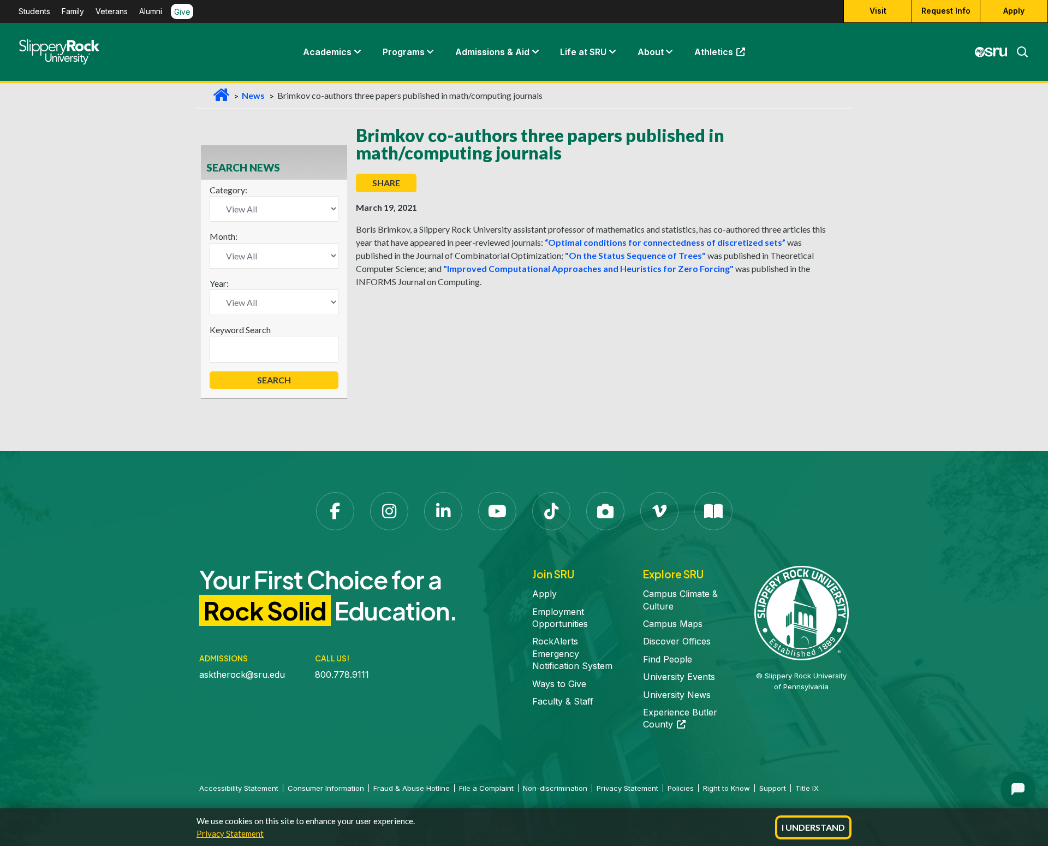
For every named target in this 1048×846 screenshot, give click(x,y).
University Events (679, 676)
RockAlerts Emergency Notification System (572, 653)
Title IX (807, 788)
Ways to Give (559, 683)
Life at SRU (583, 51)
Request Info (945, 11)
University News (677, 694)
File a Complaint (486, 788)
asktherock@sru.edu (242, 674)
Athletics (725, 54)
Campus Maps (672, 623)
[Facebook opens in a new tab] (335, 511)
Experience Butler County (680, 718)
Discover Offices (677, 641)
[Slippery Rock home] (59, 52)
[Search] (1018, 51)
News (253, 95)
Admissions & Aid (492, 51)
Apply (1014, 11)
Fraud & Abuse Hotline (411, 788)
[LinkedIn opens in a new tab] (443, 511)
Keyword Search (240, 329)
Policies (681, 788)
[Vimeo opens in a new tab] (659, 511)
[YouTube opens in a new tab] (497, 511)
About (651, 51)
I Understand (813, 827)
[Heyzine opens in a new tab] (713, 511)
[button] (357, 52)
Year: (219, 283)
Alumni (150, 11)
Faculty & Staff (562, 701)
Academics (327, 51)
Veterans (112, 11)
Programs (404, 51)
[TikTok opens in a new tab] (551, 511)
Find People (667, 659)
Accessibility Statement (238, 788)
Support (772, 788)
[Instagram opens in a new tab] (389, 511)
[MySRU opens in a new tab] (991, 52)
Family (73, 11)
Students (34, 11)
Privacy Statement (230, 833)
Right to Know (726, 788)
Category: (228, 190)
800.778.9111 (342, 674)
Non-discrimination (555, 788)
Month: (223, 236)
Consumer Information (326, 788)
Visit (878, 11)
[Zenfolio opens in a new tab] (605, 511)
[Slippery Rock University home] (801, 612)
